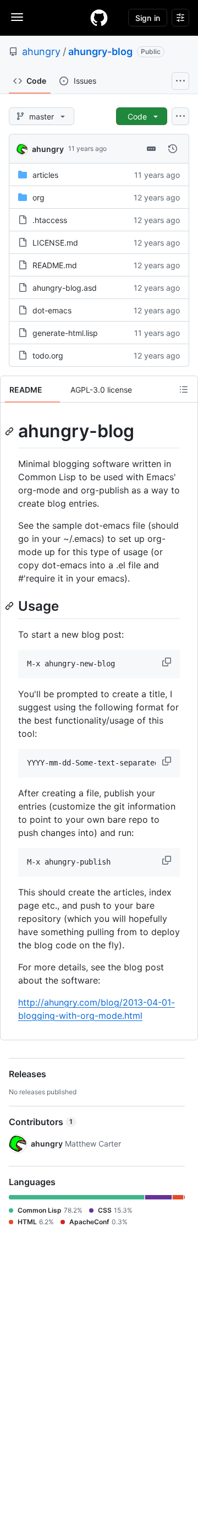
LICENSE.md (55, 242)
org (38, 197)
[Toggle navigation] (17, 17)
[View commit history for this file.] (172, 148)
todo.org (47, 355)
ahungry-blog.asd (64, 287)
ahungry (41, 51)
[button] (167, 662)
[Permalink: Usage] (10, 605)
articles (45, 175)
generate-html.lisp (65, 333)
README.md (54, 265)
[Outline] (183, 389)
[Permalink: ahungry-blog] (10, 431)
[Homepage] (99, 17)
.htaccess (49, 220)
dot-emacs (52, 310)
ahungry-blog (100, 51)
